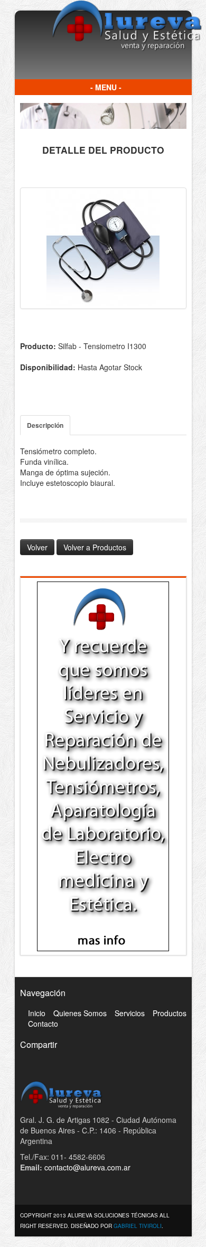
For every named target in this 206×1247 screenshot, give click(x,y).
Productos (169, 1013)
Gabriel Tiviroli (138, 1226)
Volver (37, 547)
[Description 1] (103, 248)
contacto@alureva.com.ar (87, 1167)
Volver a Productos (94, 547)
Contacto (43, 1023)
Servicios (130, 1013)
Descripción (45, 425)
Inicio (36, 1013)
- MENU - (105, 87)
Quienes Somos (80, 1013)
